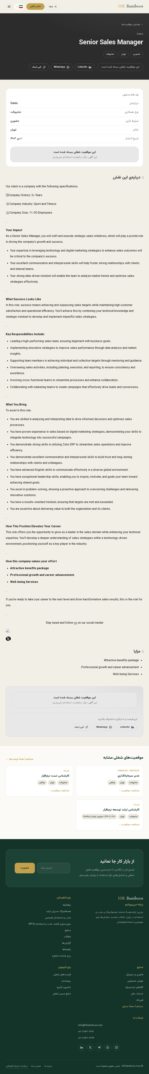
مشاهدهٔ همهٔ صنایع (132, 1006)
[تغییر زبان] (19, 6)
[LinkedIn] (81, 1047)
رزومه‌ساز (66, 981)
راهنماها (67, 949)
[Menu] (9, 6)
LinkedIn (82, 67)
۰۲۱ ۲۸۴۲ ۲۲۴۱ (86, 1032)
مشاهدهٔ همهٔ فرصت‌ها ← (19, 759)
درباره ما (48, 1066)
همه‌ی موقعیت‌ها (132, 25)
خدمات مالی (137, 994)
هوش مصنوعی (135, 981)
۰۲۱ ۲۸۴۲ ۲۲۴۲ (86, 1038)
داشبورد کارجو (64, 987)
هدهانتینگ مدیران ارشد (58, 911)
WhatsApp (59, 67)
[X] (90, 1047)
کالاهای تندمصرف (134, 987)
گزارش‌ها (66, 943)
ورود (51, 6)
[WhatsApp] (107, 1047)
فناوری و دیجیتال (134, 974)
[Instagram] (116, 1047)
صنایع (68, 930)
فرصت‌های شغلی (62, 974)
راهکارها (67, 905)
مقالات (67, 937)
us (75, 623)
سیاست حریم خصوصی (17, 1066)
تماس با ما (36, 1066)
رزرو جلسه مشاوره (61, 956)
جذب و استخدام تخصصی (58, 918)
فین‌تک (139, 1000)
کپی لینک (36, 67)
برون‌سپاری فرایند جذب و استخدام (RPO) (50, 924)
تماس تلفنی (35, 6)
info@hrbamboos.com (90, 1025)
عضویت (25, 868)
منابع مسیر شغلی (62, 994)
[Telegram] (99, 1047)
